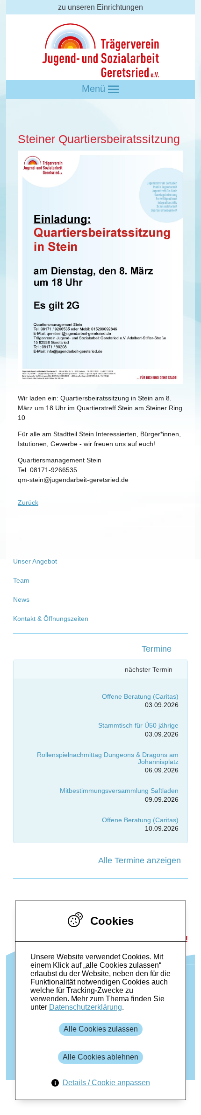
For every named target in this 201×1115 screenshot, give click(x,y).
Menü (95, 88)
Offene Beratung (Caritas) (140, 696)
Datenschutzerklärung (85, 1007)
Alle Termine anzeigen (139, 860)
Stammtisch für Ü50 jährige (138, 725)
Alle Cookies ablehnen (100, 1057)
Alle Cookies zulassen (101, 1029)
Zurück (28, 502)
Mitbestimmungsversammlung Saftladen (119, 790)
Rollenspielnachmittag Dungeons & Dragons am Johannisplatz (108, 758)
